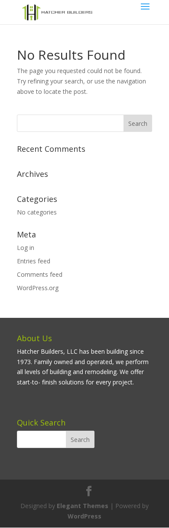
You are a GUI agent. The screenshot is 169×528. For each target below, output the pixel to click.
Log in (25, 247)
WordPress (84, 516)
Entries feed (33, 261)
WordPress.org (37, 288)
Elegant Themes (82, 506)
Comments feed (39, 274)
